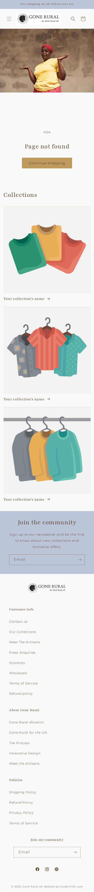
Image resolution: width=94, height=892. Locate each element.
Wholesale (18, 673)
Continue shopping (47, 163)
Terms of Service (23, 683)
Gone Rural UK (32, 886)
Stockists (17, 663)
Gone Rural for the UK (28, 732)
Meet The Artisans (24, 642)
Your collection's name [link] (24, 298)
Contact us (18, 622)
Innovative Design (24, 753)
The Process (19, 743)
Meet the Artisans (24, 763)
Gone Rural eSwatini (26, 722)
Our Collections (22, 632)
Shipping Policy (22, 792)
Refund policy (21, 693)
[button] (9, 19)
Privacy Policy (21, 813)
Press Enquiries (22, 652)
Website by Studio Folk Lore (63, 886)
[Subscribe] (80, 559)
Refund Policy (21, 802)
